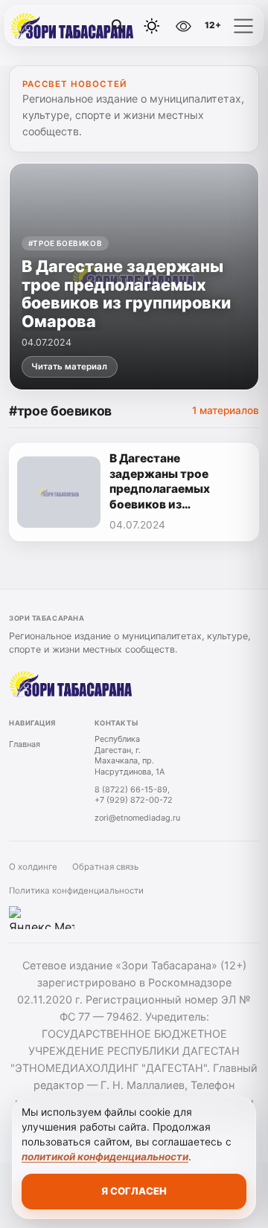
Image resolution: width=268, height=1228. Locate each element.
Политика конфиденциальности (76, 890)
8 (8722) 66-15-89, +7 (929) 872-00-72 (134, 795)
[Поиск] (118, 26)
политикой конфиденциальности (105, 1157)
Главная (24, 744)
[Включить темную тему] (152, 26)
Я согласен (134, 1191)
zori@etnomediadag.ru (137, 817)
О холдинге (33, 867)
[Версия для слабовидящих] (184, 26)
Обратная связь (105, 867)
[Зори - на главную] (72, 26)
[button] (243, 26)
